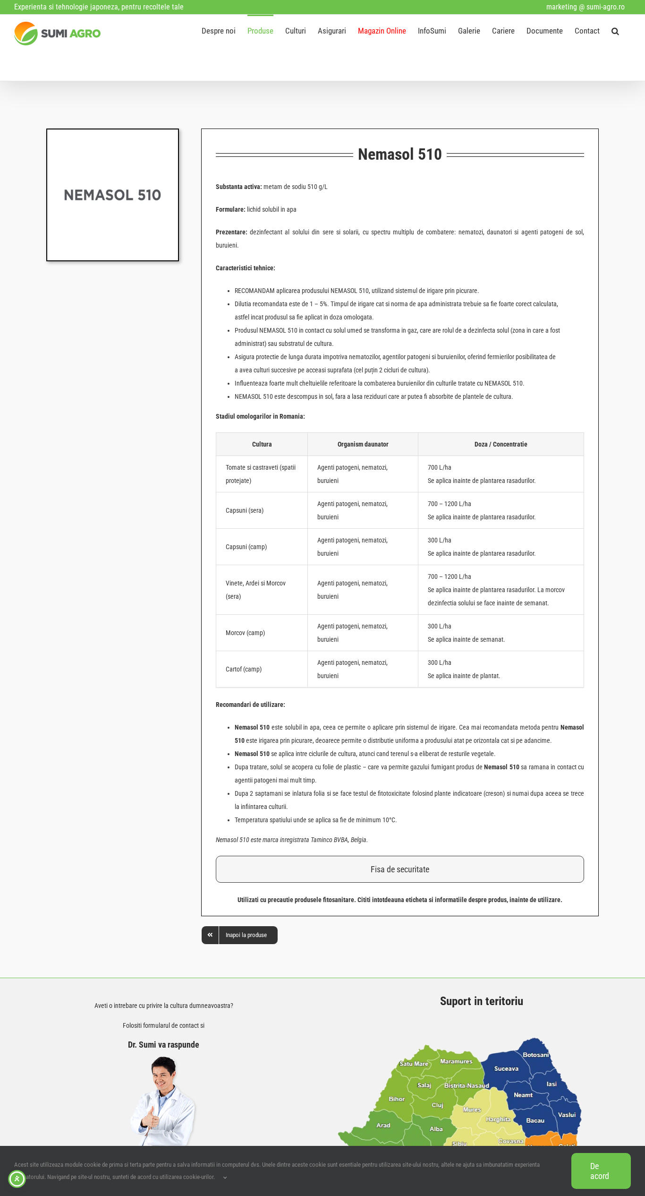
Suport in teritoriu (481, 1001)
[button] (615, 30)
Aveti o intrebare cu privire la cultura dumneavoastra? (163, 1005)
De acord (599, 1171)
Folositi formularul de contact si (163, 1025)
